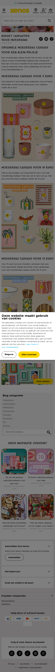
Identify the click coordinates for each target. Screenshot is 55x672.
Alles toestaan (29, 354)
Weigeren (9, 354)
